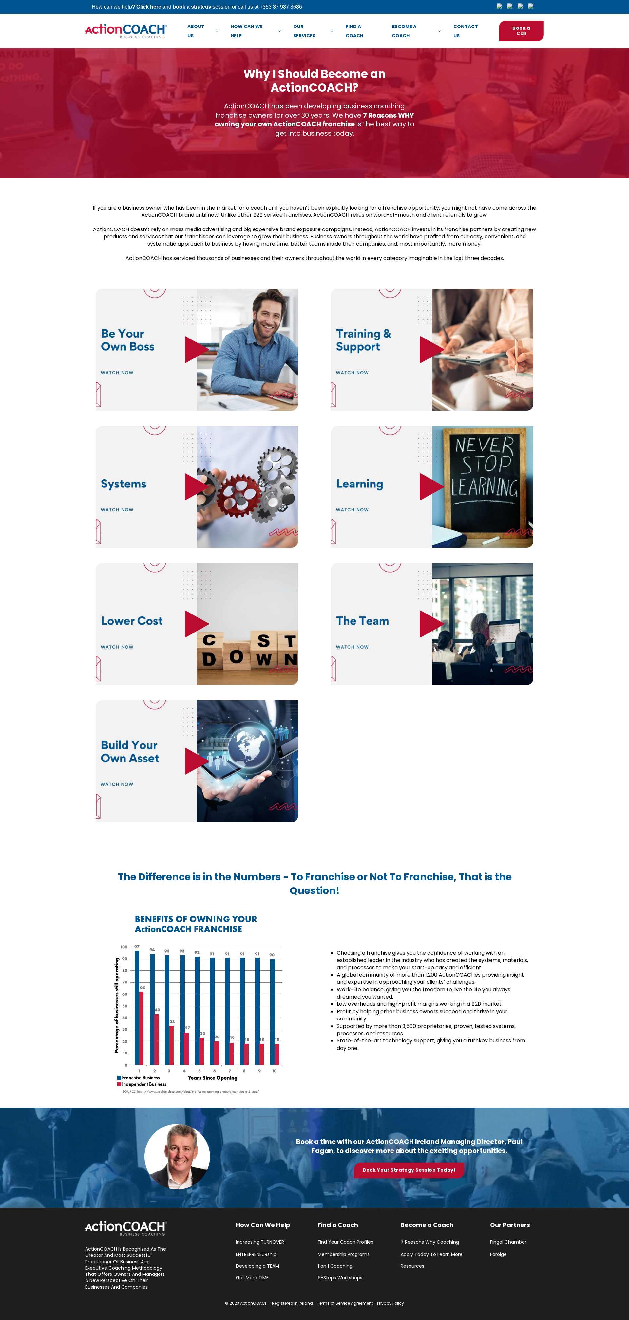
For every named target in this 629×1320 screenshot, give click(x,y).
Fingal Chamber (508, 1242)
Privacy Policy (390, 1303)
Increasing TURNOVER (260, 1242)
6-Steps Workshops (340, 1278)
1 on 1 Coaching (335, 1266)
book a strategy (192, 6)
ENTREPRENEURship (256, 1254)
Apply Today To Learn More (432, 1254)
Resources (412, 1266)
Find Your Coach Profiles (345, 1242)
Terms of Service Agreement (345, 1303)
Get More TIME (252, 1278)
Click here (148, 6)
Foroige (498, 1254)
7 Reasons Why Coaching (430, 1242)
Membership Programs (344, 1254)
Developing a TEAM (257, 1266)
